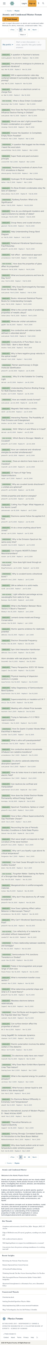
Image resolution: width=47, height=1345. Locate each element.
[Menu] (4, 3)
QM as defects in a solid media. (24, 585)
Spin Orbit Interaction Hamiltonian (25, 649)
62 (25, 30)
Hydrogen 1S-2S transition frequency (27, 179)
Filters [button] (22, 35)
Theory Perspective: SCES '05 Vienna (27, 667)
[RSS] (37, 1337)
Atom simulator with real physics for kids (19, 658)
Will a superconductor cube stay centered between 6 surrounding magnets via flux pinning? (22, 78)
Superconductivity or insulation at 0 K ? (28, 699)
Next (34, 30)
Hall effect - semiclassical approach (26, 255)
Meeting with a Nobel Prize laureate (26, 708)
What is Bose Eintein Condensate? (27, 101)
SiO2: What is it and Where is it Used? (29, 429)
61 (20, 30)
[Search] (43, 3)
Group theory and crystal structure (26, 222)
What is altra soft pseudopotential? (26, 740)
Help (32, 1337)
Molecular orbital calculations (23, 321)
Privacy (26, 1337)
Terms (19, 1337)
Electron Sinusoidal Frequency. (24, 640)
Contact (6, 1337)
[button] (8, 45)
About (13, 1337)
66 (29, 30)
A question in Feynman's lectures (25, 54)
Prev (12, 30)
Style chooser (9, 1334)
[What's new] (38, 3)
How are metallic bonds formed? (26, 399)
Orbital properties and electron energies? (19, 496)
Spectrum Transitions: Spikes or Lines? (27, 807)
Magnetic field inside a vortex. (24, 408)
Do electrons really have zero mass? (27, 1055)
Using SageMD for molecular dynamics (18, 1035)
